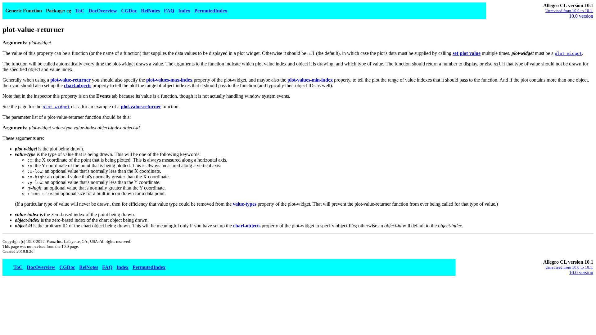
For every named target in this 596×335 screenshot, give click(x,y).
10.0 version (581, 16)
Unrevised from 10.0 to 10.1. (569, 10)
